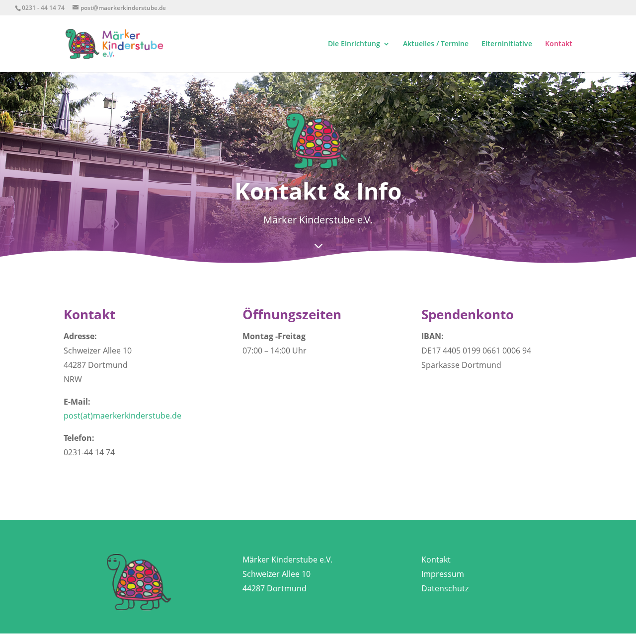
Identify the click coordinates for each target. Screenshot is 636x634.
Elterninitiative (506, 44)
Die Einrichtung (354, 44)
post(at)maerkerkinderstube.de (122, 415)
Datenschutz (445, 588)
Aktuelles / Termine (436, 44)
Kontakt (558, 44)
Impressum (442, 573)
